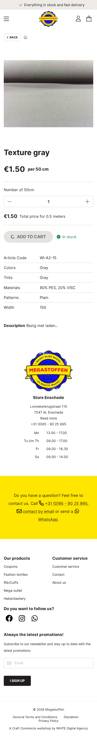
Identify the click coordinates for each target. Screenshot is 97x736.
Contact (58, 574)
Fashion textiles (16, 574)
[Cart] (88, 19)
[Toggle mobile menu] (6, 19)
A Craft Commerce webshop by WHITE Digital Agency (48, 728)
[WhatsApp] (34, 619)
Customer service (65, 566)
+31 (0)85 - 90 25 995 (48, 424)
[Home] (25, 37)
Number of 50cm (19, 189)
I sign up (17, 681)
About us (59, 582)
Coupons (10, 566)
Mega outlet (13, 590)
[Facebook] (9, 619)
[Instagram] (21, 619)
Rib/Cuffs (11, 582)
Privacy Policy (48, 721)
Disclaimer (71, 717)
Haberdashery (15, 598)
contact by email (38, 511)
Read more (48, 418)
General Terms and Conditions (35, 717)
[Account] (78, 19)
